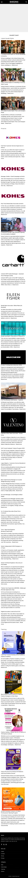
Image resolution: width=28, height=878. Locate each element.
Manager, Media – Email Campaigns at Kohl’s (13, 176)
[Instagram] (6, 844)
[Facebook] (1, 844)
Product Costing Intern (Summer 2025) (11, 365)
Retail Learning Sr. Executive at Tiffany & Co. (13, 336)
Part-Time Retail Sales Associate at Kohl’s (12, 203)
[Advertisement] (14, 18)
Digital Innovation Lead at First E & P (10, 611)
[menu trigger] (2, 2)
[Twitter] (4, 844)
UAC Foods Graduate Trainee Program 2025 (13, 448)
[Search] (26, 2)
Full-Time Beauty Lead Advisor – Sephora (12, 400)
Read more (15, 65)
